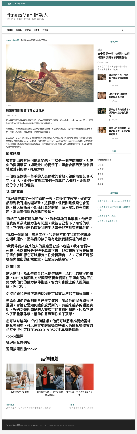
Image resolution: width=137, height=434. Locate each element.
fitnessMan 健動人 (27, 15)
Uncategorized (104, 160)
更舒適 (28, 30)
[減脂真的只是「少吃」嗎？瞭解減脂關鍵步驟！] (102, 77)
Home (8, 40)
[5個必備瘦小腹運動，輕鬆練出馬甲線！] (102, 95)
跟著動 (19, 30)
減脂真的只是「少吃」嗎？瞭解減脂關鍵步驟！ (119, 78)
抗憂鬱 (36, 30)
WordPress (48, 425)
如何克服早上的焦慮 (20, 391)
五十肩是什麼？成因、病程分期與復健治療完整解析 (114, 55)
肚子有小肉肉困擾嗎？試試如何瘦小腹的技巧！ (119, 112)
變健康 (10, 30)
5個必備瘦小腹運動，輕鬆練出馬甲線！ (119, 95)
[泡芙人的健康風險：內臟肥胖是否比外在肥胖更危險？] (102, 130)
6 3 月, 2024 (114, 85)
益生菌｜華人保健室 (107, 215)
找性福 (45, 30)
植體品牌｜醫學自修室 (108, 221)
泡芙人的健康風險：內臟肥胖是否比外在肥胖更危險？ (119, 131)
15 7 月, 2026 (103, 62)
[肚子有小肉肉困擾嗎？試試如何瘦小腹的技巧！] (102, 111)
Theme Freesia (37, 425)
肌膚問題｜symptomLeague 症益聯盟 (114, 201)
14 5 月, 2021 (12, 115)
